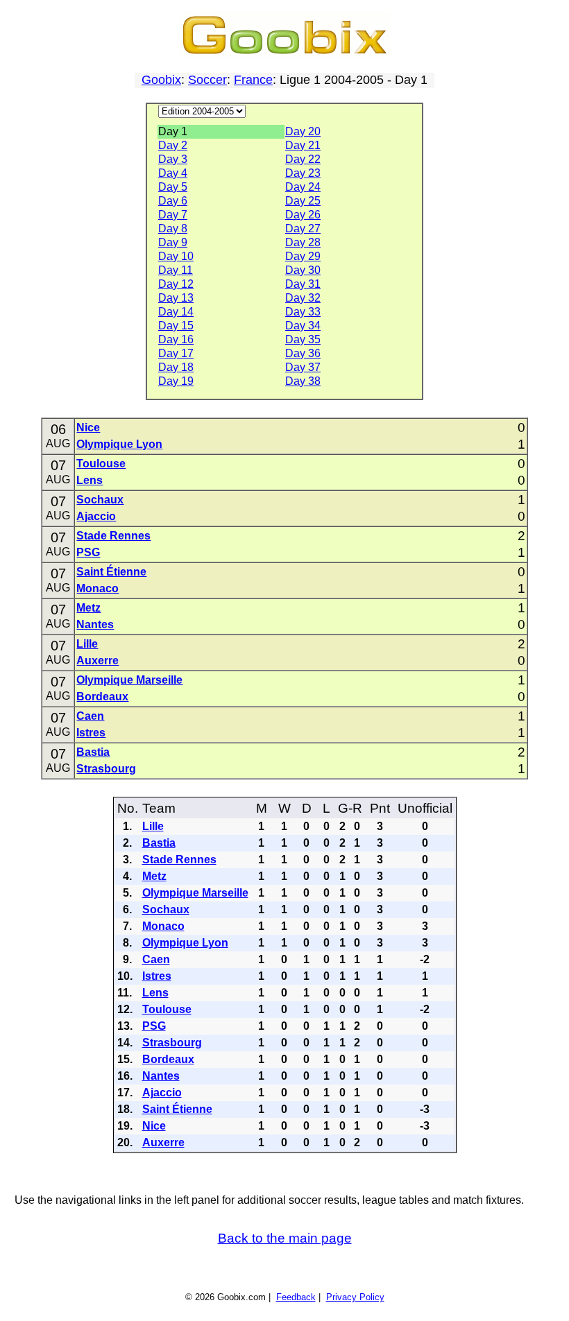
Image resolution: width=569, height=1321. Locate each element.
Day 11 (175, 270)
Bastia (93, 752)
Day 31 (303, 284)
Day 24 (303, 187)
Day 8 (172, 228)
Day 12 (176, 284)
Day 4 (172, 173)
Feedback (296, 1297)
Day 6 (172, 201)
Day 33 (303, 312)
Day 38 (303, 381)
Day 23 (303, 173)
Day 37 (303, 367)
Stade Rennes (113, 536)
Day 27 (303, 228)
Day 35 (303, 339)
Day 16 (176, 339)
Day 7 (172, 215)
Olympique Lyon (119, 444)
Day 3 (172, 159)
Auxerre (97, 660)
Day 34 (303, 325)
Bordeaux (102, 696)
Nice (88, 427)
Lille (87, 644)
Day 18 (176, 367)
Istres (90, 733)
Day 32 (303, 298)
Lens (89, 480)
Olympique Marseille (129, 680)
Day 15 (176, 325)
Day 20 (303, 131)
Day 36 (303, 353)
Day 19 (176, 381)
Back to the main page (285, 1238)
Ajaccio (96, 516)
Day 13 (176, 298)
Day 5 (172, 187)
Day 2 (172, 145)
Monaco (97, 588)
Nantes (95, 624)
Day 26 (303, 215)
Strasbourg (106, 769)
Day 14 (176, 312)
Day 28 (303, 242)
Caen (90, 716)
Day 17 (176, 353)
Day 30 (303, 270)
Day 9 (172, 242)
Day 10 (176, 256)
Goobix (161, 80)
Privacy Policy (355, 1297)
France (253, 80)
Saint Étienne (111, 572)
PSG (88, 552)
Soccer (207, 80)
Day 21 (303, 145)
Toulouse (101, 463)
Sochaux (100, 500)
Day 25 (303, 201)
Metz (88, 608)
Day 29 (303, 256)
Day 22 (303, 159)
